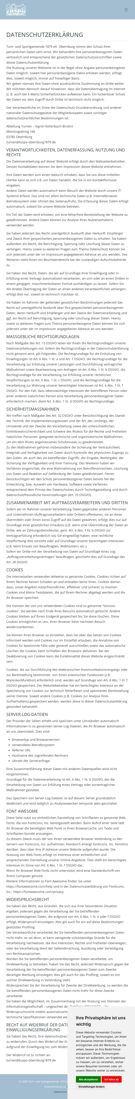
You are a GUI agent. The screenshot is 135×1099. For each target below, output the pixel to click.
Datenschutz (60, 1091)
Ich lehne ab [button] (111, 1079)
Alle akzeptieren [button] (88, 1079)
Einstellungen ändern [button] (92, 1086)
